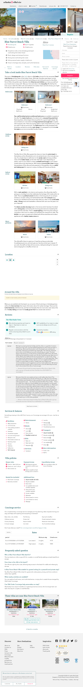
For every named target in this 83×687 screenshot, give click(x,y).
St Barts (32, 647)
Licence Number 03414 (72, 677)
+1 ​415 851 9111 (63, 6)
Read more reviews (32, 406)
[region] (32, 276)
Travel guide (46, 651)
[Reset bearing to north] (57, 264)
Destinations (13, 6)
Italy (31, 645)
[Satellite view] (7, 260)
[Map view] (10, 260)
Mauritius (20, 651)
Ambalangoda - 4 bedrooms (50, 612)
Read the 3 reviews (48, 45)
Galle (25, 76)
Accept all (30, 683)
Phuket (19, 647)
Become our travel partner (9, 663)
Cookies (71, 679)
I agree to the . (69, 68)
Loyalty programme (8, 659)
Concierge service (55, 68)
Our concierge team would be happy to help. (33, 528)
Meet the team (9, 657)
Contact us (73, 6)
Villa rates (36, 67)
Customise (7, 683)
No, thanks (18, 683)
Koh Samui (20, 649)
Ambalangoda (12, 45)
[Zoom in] (57, 260)
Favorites (34, 6)
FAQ (6, 649)
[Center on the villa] (13, 260)
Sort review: (8, 343)
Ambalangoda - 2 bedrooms (13, 612)
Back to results (23, 6)
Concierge (8, 655)
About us (7, 645)
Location (18, 67)
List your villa (52, 6)
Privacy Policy (64, 679)
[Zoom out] (57, 262)
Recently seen (43, 6)
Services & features (45, 68)
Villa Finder (46, 645)
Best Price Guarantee (70, 44)
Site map (76, 679)
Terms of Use (71, 68)
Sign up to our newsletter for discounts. (69, 71)
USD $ (8, 532)
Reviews (27, 67)
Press (6, 651)
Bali (18, 645)
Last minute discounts (46, 648)
